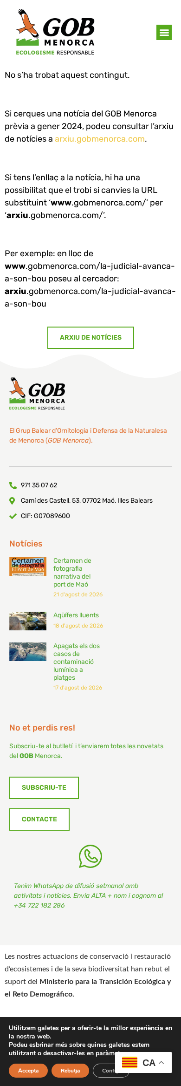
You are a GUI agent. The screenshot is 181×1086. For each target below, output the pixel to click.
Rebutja (70, 1070)
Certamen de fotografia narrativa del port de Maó (72, 572)
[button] (164, 32)
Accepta (28, 1070)
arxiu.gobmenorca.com (100, 139)
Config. (111, 1070)
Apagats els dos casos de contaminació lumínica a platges (76, 661)
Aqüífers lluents (76, 615)
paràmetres (112, 1053)
